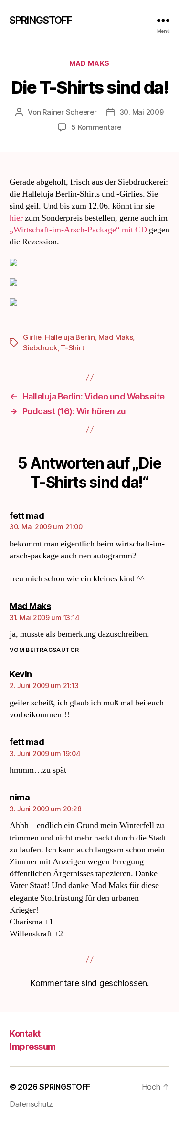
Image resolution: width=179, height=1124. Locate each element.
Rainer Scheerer (69, 111)
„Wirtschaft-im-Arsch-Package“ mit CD (78, 229)
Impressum (33, 1046)
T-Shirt (72, 347)
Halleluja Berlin (70, 337)
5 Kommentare (96, 127)
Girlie (32, 337)
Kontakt (25, 1034)
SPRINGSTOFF (41, 20)
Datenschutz (31, 1104)
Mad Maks (89, 63)
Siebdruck (40, 347)
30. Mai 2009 (141, 111)
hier (16, 217)
